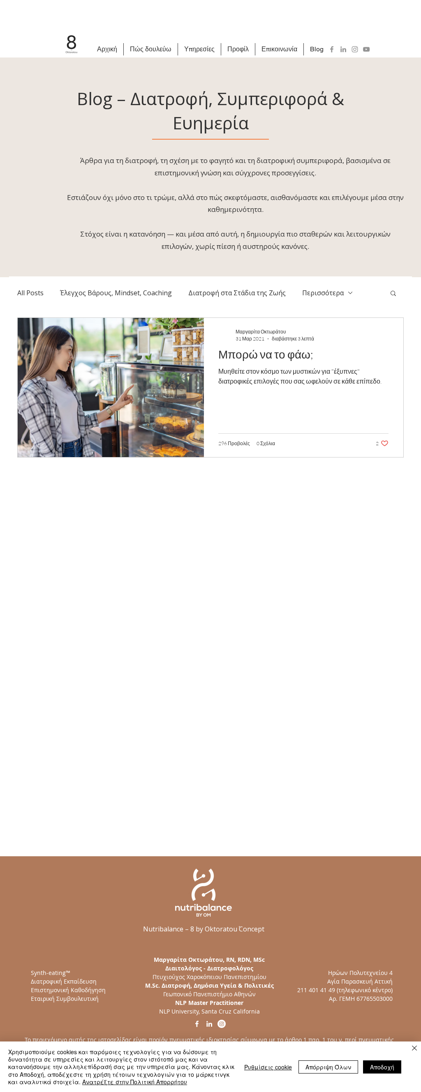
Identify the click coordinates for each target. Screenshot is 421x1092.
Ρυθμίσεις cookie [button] (268, 1067)
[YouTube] (366, 49)
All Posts (30, 292)
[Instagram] (355, 49)
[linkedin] (209, 1024)
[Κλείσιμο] (414, 1048)
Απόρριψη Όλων (328, 1067)
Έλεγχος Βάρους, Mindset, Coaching (116, 292)
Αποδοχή (382, 1067)
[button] (393, 294)
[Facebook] (332, 49)
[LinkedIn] (343, 49)
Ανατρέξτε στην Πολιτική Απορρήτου (134, 1082)
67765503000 (374, 998)
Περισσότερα (323, 292)
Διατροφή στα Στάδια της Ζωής (237, 292)
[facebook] (197, 1024)
